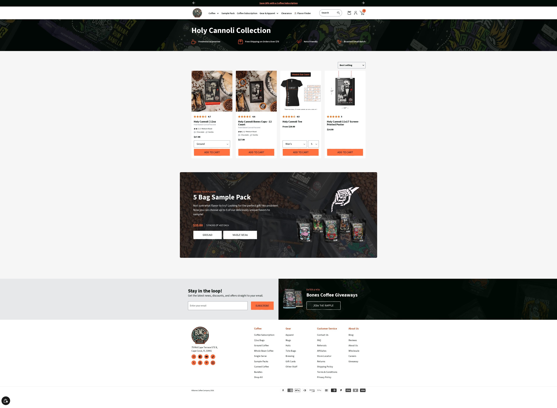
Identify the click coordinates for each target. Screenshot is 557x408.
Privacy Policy (324, 377)
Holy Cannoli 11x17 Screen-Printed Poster (343, 123)
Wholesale (354, 350)
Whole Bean (240, 235)
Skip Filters (256, 53)
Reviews (353, 340)
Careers (352, 356)
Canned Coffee (261, 366)
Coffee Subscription (264, 335)
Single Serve (260, 356)
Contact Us (322, 335)
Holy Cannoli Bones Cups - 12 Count (255, 123)
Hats (288, 345)
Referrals (322, 345)
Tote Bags (291, 350)
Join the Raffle (323, 305)
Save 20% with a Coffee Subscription (278, 3)
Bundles (258, 372)
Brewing (290, 356)
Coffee (212, 13)
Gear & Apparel (267, 13)
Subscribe (262, 305)
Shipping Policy (325, 366)
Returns (321, 361)
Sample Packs (261, 361)
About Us (353, 345)
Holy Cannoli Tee (292, 121)
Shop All (258, 377)
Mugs (288, 340)
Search (325, 12)
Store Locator (324, 356)
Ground (208, 235)
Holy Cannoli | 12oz (205, 121)
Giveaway (353, 361)
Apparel (290, 335)
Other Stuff (291, 366)
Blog (351, 335)
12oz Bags (259, 340)
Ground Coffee (261, 345)
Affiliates (321, 350)
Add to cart (212, 152)
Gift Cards (291, 361)
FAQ (319, 340)
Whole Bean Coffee (263, 350)
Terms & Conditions (327, 372)
